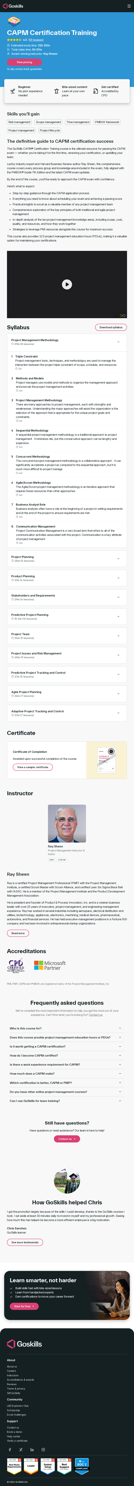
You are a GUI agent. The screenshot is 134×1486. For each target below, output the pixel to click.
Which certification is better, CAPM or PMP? (41, 1082)
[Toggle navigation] (129, 6)
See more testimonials (25, 1242)
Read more (18, 933)
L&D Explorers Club (18, 1405)
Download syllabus (111, 327)
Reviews (12, 1384)
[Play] (67, 284)
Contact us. (96, 1015)
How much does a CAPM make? (32, 1073)
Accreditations (15, 1379)
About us (12, 1366)
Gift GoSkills (13, 1393)
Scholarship (13, 1410)
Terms (10, 1388)
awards (30, 1379)
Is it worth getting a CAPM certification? (37, 1046)
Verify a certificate (17, 1440)
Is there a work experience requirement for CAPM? (45, 1064)
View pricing (24, 62)
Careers (11, 1370)
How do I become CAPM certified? (34, 1055)
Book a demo (14, 1431)
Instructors (12, 1375)
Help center (13, 1436)
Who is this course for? (26, 1028)
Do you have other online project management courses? (48, 1091)
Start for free (22, 1306)
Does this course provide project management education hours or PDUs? (60, 1037)
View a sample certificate (32, 767)
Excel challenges (16, 1414)
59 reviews (36, 40)
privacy (21, 1388)
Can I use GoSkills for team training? (35, 1100)
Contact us (65, 1138)
